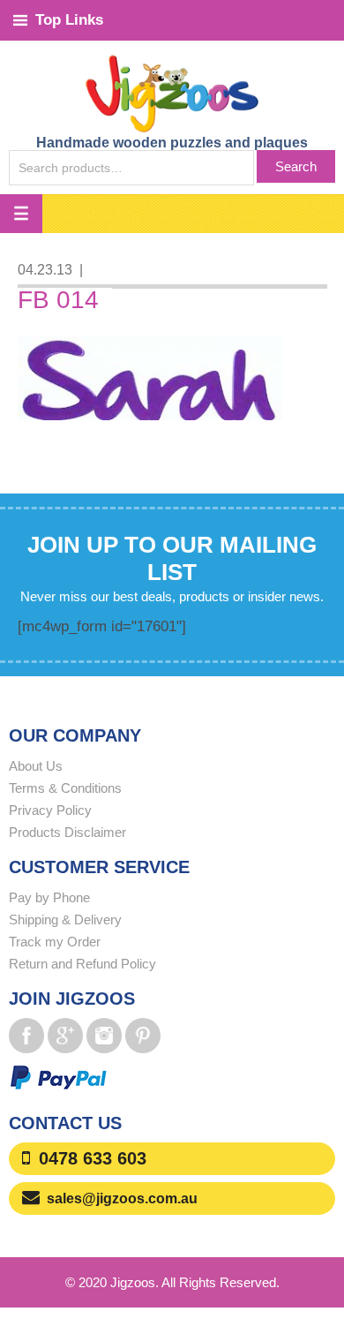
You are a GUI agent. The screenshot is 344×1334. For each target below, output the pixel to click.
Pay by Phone (49, 897)
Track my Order (55, 941)
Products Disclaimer (67, 832)
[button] (21, 213)
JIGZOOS (172, 92)
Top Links (69, 19)
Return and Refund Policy (82, 963)
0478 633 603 (92, 1158)
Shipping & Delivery (65, 919)
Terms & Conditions (65, 787)
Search (296, 166)
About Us (36, 765)
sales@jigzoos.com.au (122, 1198)
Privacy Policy (50, 810)
